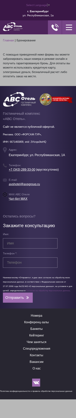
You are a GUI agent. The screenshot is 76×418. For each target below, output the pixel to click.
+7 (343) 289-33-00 (22, 169)
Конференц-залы (36, 322)
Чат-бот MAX (18, 198)
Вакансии (36, 361)
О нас (37, 368)
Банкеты (36, 328)
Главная (8, 40)
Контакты (36, 355)
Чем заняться (36, 342)
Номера (36, 315)
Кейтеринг (36, 335)
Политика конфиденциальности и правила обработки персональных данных (36, 391)
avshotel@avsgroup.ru (24, 184)
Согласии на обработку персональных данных (48, 290)
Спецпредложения (36, 348)
